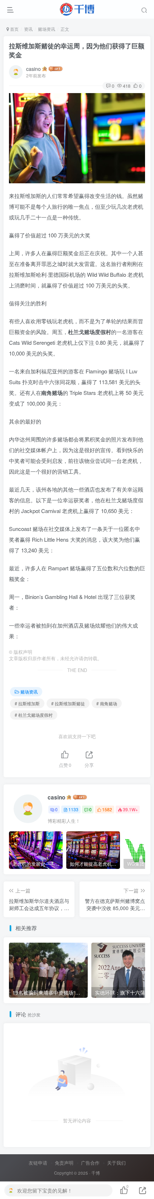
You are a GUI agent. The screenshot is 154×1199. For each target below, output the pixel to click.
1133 (73, 809)
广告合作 (90, 1162)
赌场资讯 (46, 29)
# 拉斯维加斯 (27, 703)
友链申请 (38, 1162)
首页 (14, 29)
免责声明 (64, 1162)
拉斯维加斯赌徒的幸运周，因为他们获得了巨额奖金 (76, 50)
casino (33, 68)
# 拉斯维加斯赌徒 (68, 703)
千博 (95, 1173)
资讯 (28, 29)
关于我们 (116, 1162)
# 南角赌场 (106, 703)
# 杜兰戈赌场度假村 (34, 715)
